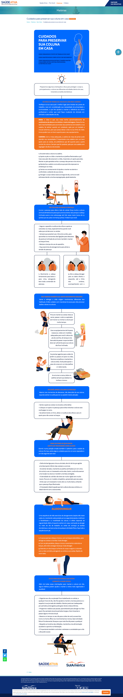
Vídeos (66, 3)
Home (28, 22)
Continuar (106, 692)
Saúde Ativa (43, 3)
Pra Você (52, 3)
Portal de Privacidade (21, 694)
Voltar (30, 672)
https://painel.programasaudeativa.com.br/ (71, 678)
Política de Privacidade (87, 692)
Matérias (59, 3)
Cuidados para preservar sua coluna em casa (54, 22)
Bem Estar (39, 22)
